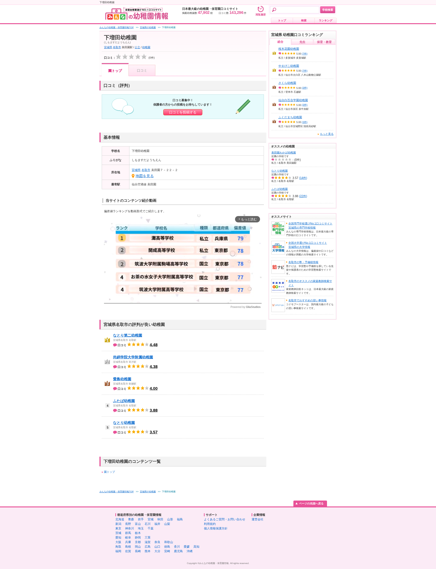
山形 (170, 519)
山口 (157, 546)
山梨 (167, 524)
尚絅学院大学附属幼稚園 (133, 357)
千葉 (151, 528)
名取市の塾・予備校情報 (303, 262)
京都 (138, 542)
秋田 (160, 519)
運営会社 (257, 519)
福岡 (118, 551)
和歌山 (168, 542)
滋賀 (148, 542)
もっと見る (327, 134)
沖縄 (190, 551)
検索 (304, 20)
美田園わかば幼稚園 (283, 152)
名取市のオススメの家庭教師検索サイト (310, 283)
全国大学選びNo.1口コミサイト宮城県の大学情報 (307, 245)
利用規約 (210, 524)
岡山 (138, 546)
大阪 (118, 542)
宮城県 (108, 47)
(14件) (303, 178)
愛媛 (187, 546)
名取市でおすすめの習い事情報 (307, 300)
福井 (157, 524)
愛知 (118, 537)
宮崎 (167, 551)
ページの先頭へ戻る (311, 503)
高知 (196, 546)
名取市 (117, 47)
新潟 (118, 524)
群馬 (128, 533)
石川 (148, 524)
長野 (128, 524)
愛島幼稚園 (122, 379)
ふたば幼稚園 (124, 401)
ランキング (325, 20)
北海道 (119, 519)
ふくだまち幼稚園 (290, 117)
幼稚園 (146, 47)
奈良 (157, 542)
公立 (137, 47)
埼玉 (141, 528)
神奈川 (129, 528)
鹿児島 (178, 551)
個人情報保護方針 (216, 528)
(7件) (304, 53)
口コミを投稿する (182, 112)
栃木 (138, 533)
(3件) (304, 87)
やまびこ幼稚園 (288, 66)
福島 (180, 519)
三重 (148, 537)
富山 (138, 524)
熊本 (148, 551)
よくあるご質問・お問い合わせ (224, 519)
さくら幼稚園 (287, 83)
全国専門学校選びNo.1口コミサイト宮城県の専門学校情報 (310, 225)
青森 (131, 519)
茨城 (118, 533)
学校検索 (327, 9)
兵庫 (128, 542)
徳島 (167, 546)
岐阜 (128, 537)
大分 (157, 551)
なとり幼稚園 (124, 423)
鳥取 (118, 546)
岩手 (141, 519)
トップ (282, 20)
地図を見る (145, 176)
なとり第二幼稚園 (127, 335)
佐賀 (128, 551)
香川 (177, 546)
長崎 (138, 551)
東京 (118, 528)
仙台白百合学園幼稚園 (293, 100)
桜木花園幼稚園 (288, 48)
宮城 (151, 519)
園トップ (115, 71)
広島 (148, 546)
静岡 (138, 537)
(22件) (303, 196)
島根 (128, 546)
